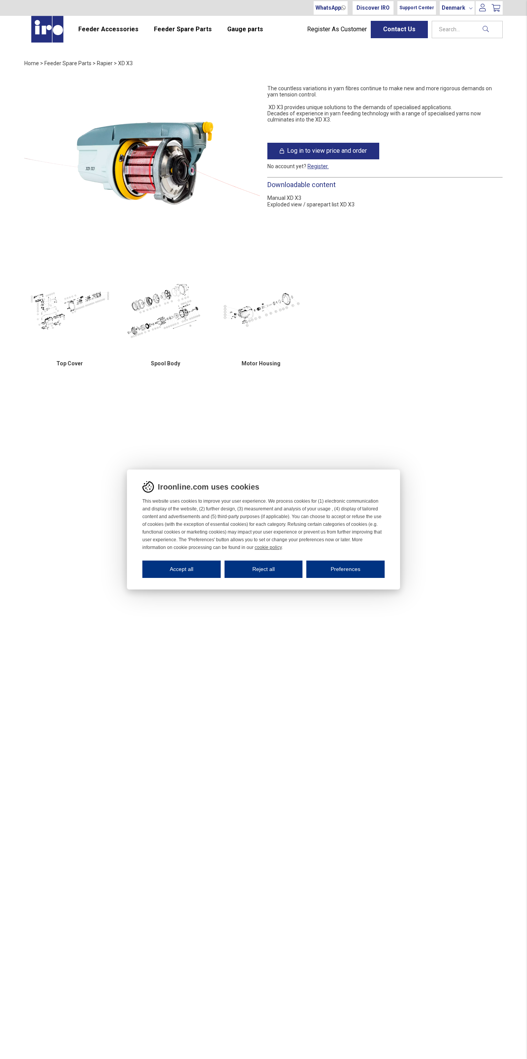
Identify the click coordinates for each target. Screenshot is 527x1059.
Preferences (345, 569)
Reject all (263, 569)
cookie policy (268, 547)
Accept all (181, 569)
